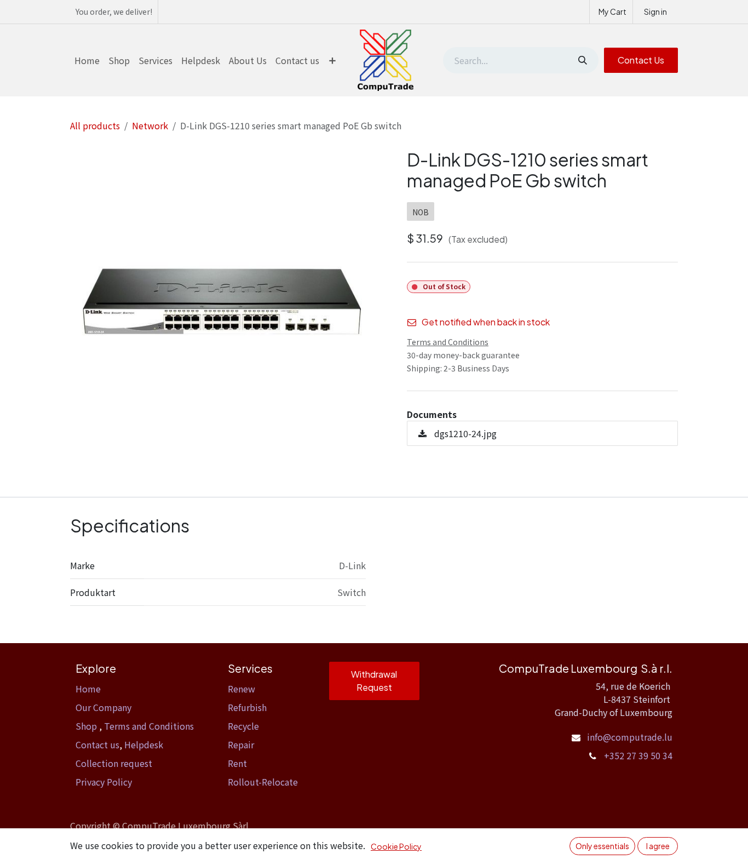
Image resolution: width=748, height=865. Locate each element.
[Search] (582, 60)
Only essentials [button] (602, 846)
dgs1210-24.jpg (464, 433)
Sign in (655, 11)
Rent (237, 763)
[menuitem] (87, 60)
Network (150, 125)
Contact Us (641, 60)
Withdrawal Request (374, 680)
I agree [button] (658, 846)
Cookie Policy (396, 846)
